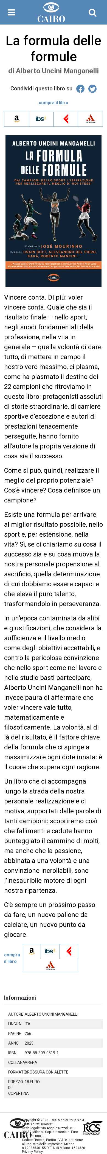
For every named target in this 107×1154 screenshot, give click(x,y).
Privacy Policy (32, 1152)
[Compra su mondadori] (90, 121)
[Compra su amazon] (17, 122)
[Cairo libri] (9, 1128)
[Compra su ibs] (41, 123)
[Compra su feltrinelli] (66, 121)
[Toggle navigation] (11, 12)
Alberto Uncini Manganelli (57, 71)
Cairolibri (53, 12)
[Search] (92, 12)
